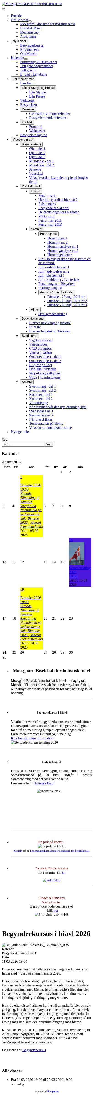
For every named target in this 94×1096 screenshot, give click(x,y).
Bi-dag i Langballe (33, 74)
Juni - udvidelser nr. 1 (53, 267)
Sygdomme (29, 335)
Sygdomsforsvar (41, 340)
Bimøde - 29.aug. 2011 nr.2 (67, 301)
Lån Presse (37, 96)
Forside (16, 16)
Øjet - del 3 (37, 157)
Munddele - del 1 (41, 161)
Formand (35, 127)
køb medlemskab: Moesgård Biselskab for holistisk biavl (60, 850)
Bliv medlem (29, 49)
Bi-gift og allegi (40, 365)
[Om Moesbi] (30, 21)
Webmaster (37, 131)
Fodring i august (50, 288)
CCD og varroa (40, 348)
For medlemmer (23, 79)
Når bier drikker (40, 419)
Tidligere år (28, 70)
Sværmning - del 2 (42, 390)
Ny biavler (19, 41)
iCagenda (53, 1091)
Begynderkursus (32, 45)
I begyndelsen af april (53, 208)
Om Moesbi (19, 20)
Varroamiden (38, 344)
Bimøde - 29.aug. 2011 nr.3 (67, 305)
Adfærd (27, 382)
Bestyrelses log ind (33, 135)
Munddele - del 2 (41, 165)
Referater (28, 109)
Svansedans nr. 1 (41, 411)
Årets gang (28, 36)
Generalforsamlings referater (49, 113)
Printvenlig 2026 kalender (38, 62)
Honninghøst (48, 234)
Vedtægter (27, 100)
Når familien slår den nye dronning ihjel (57, 407)
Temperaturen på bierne (46, 423)
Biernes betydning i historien (49, 331)
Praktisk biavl (31, 186)
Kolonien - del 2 (41, 399)
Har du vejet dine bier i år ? (58, 200)
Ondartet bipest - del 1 (45, 357)
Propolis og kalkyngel (45, 373)
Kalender (17, 58)
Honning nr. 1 (57, 238)
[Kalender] (26, 59)
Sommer (36, 229)
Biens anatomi (31, 144)
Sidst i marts (47, 204)
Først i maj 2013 (50, 224)
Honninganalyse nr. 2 (62, 251)
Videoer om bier (23, 139)
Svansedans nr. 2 (41, 415)
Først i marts (47, 195)
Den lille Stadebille (43, 369)
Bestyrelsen (28, 105)
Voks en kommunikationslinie (50, 428)
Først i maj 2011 (50, 220)
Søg (5, 439)
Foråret (35, 191)
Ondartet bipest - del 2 (45, 361)
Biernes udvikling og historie (50, 323)
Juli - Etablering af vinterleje (58, 279)
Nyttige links (20, 432)
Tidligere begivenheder (36, 66)
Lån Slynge (37, 92)
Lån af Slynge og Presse (38, 88)
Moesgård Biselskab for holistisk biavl (47, 24)
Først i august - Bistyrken (56, 284)
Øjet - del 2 (37, 153)
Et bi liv (35, 327)
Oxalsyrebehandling (52, 314)
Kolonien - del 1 (41, 394)
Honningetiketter (59, 255)
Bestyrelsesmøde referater (47, 118)
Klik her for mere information (32, 738)
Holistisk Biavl (31, 28)
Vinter (35, 309)
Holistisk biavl (44, 783)
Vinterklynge (38, 403)
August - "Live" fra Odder (56, 292)
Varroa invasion (40, 352)
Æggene (35, 169)
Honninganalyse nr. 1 (62, 246)
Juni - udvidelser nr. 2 (53, 271)
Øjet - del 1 (37, 149)
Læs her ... (27, 83)
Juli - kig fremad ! (51, 275)
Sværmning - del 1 (42, 386)
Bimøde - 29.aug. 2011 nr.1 (67, 297)
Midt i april (46, 216)
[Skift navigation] (3, 9)
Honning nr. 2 (57, 242)
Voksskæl (36, 173)
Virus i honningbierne (44, 377)
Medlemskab (29, 32)
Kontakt (27, 122)
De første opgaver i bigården (58, 212)
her (63, 872)
